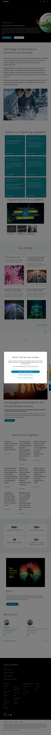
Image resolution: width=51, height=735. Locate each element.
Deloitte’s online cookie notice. (31, 366)
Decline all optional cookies (25, 374)
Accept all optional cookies (25, 371)
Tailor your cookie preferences (26, 378)
